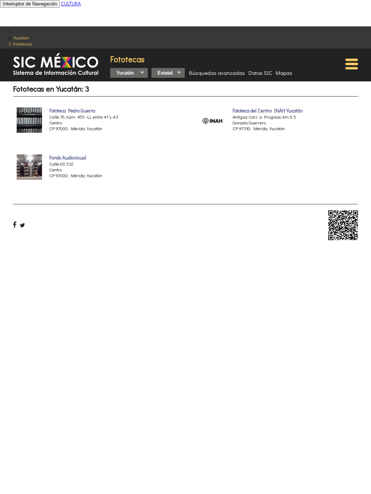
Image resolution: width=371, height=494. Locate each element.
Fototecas (22, 44)
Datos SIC (260, 72)
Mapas (284, 72)
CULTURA (71, 3)
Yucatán (21, 37)
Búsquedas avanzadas (217, 72)
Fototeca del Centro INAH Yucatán (268, 110)
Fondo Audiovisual (67, 157)
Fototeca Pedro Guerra (72, 110)
